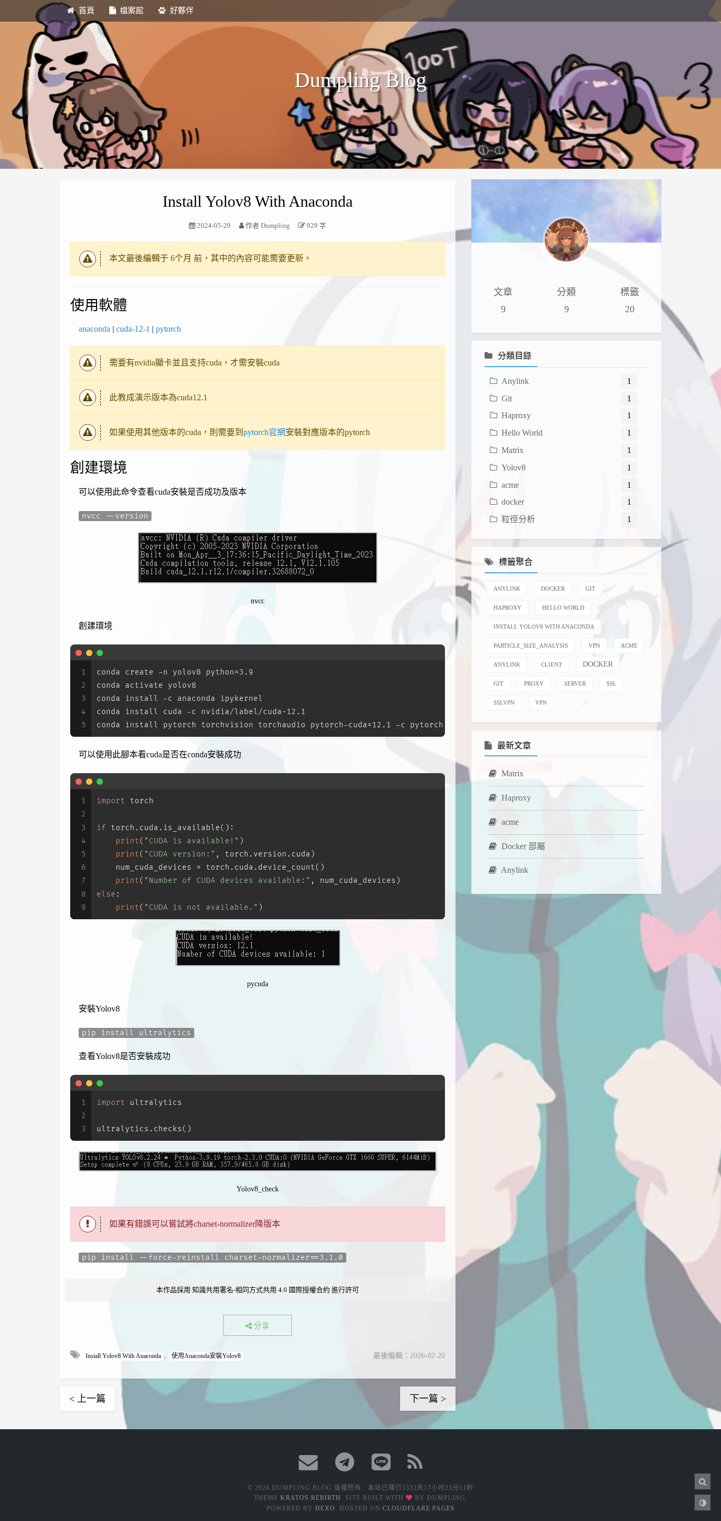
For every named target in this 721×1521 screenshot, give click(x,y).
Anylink (515, 380)
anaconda (94, 328)
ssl (611, 683)
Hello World (522, 432)
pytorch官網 (264, 432)
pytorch (168, 328)
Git (506, 397)
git (499, 683)
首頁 (86, 10)
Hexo (325, 1508)
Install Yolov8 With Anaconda (123, 1356)
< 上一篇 (87, 1398)
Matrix (512, 450)
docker (512, 501)
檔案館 (132, 10)
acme (510, 484)
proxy (534, 683)
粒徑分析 (518, 519)
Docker (553, 588)
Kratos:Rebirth (310, 1497)
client (551, 664)
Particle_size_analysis (531, 645)
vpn (541, 702)
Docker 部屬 (522, 845)
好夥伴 (182, 10)
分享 (261, 1326)
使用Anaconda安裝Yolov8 (206, 1356)
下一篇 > (428, 1398)
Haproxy (516, 415)
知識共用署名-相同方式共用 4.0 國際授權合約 (261, 1290)
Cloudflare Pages (419, 1508)
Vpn (594, 645)
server (575, 683)
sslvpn (504, 702)
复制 (431, 652)
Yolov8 (513, 467)
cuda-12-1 (133, 328)
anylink (507, 664)
